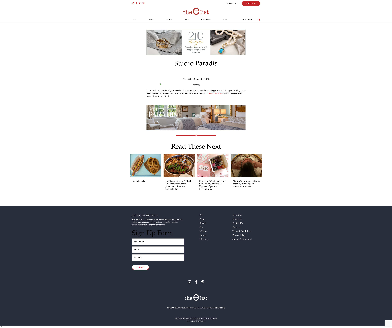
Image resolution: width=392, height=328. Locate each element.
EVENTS (226, 19)
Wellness (204, 231)
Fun (201, 227)
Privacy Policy (238, 235)
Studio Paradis (213, 93)
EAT (135, 19)
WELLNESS (205, 19)
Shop (202, 219)
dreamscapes (198, 321)
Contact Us (237, 223)
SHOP (151, 19)
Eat (201, 215)
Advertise (236, 215)
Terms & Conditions (241, 231)
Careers (235, 227)
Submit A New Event (242, 239)
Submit (140, 267)
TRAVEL (169, 19)
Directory (204, 239)
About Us (236, 219)
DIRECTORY (247, 19)
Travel (203, 223)
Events (203, 235)
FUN (187, 19)
